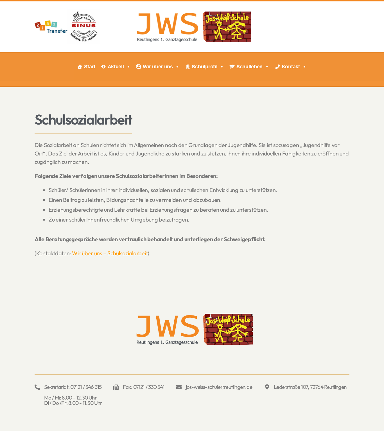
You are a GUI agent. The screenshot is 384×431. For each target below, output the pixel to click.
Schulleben (249, 66)
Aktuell (116, 66)
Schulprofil (204, 66)
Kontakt (291, 66)
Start (89, 66)
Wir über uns (158, 66)
